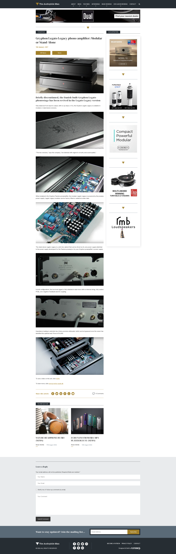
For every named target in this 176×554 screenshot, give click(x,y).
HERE (58, 379)
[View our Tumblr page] (78, 547)
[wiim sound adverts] (123, 181)
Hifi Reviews (96, 4)
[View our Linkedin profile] (82, 547)
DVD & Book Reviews (121, 4)
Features (86, 4)
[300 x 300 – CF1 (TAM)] (123, 96)
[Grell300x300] (123, 53)
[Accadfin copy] (123, 139)
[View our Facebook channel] (78, 543)
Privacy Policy (127, 543)
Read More (40, 445)
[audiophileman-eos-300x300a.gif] (123, 230)
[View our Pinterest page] (74, 547)
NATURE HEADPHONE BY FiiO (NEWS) (50, 439)
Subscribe (133, 532)
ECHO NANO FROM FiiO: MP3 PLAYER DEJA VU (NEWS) (85, 439)
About (73, 4)
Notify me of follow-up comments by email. (52, 490)
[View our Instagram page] (86, 543)
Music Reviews (107, 4)
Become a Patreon (113, 543)
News (79, 4)
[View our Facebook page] (74, 543)
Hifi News (43, 53)
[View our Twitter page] (82, 543)
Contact (133, 4)
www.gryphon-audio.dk (56, 384)
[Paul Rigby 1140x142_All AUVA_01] (88, 16)
